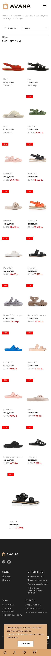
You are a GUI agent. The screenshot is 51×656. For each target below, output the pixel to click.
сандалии (8, 82)
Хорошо (25, 643)
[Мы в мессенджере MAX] (9, 562)
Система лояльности (8, 609)
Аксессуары (42, 16)
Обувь (9, 19)
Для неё (28, 16)
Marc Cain (32, 126)
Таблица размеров (37, 580)
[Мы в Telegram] (3, 562)
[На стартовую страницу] (10, 554)
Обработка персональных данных (35, 590)
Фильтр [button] (12, 28)
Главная (5, 16)
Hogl (5, 79)
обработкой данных (17, 634)
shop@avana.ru (33, 604)
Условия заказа (35, 576)
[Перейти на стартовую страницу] (16, 6)
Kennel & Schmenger (12, 315)
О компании (8, 604)
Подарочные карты (12, 615)
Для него (6, 580)
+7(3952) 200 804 (34, 608)
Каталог (17, 16)
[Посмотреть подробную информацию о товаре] (10, 70)
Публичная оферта (37, 584)
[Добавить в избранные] (16, 70)
